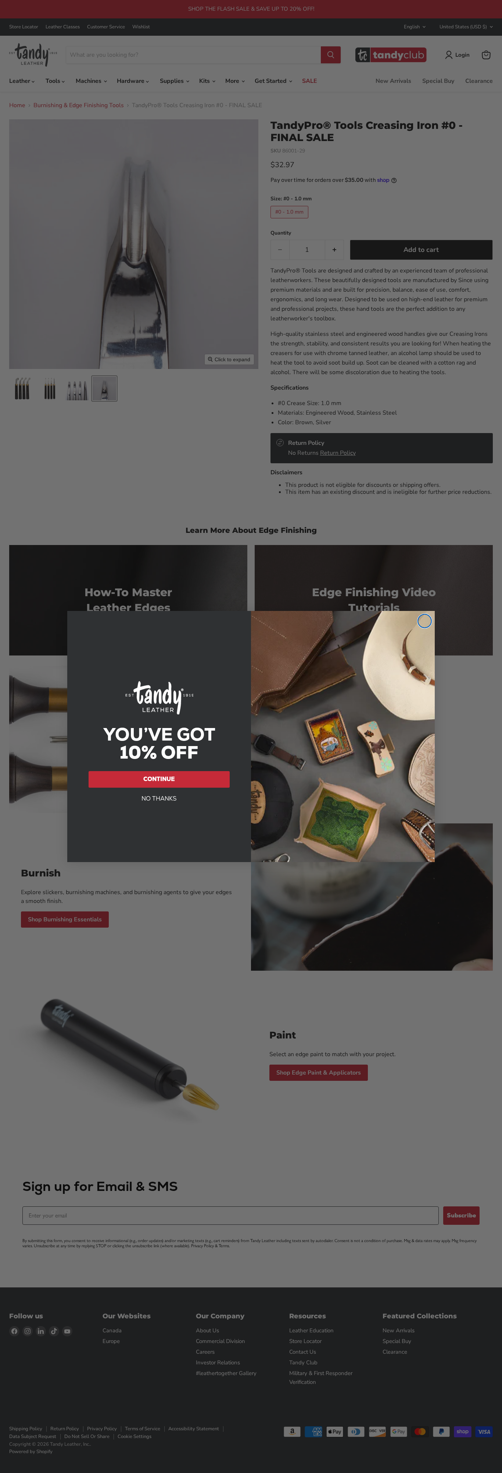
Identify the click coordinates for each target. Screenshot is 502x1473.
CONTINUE (159, 779)
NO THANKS (159, 798)
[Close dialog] (424, 621)
